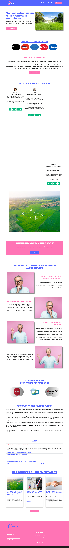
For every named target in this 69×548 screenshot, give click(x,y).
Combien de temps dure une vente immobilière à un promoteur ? (20, 452)
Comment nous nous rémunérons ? (14, 459)
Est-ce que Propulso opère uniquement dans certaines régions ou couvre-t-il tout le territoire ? (26, 463)
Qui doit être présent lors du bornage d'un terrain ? (14, 492)
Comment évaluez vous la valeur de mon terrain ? (17, 454)
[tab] (34, 445)
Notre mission (10, 534)
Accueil (9, 532)
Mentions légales (39, 532)
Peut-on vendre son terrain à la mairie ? (34, 492)
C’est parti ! (10, 539)
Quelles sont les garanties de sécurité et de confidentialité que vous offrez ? (22, 461)
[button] (11, 28)
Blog (8, 537)
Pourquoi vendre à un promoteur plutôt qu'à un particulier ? (19, 444)
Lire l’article (9, 505)
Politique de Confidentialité (41, 540)
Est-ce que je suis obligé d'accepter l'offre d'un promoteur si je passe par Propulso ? (24, 456)
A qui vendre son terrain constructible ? (54, 492)
